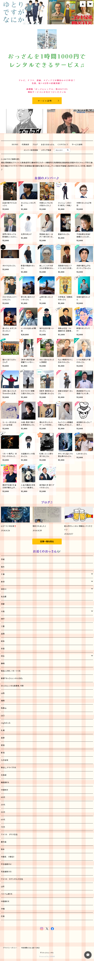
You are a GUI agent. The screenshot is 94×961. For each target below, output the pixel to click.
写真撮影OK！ (6, 872)
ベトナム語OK (6, 894)
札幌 (3, 730)
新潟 (3, 753)
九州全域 (4, 760)
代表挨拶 (25, 144)
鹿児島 (3, 842)
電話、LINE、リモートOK (11, 671)
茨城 (3, 559)
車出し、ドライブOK (8, 767)
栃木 (3, 567)
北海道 (3, 775)
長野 (3, 738)
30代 (3, 805)
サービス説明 (77, 144)
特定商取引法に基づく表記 (30, 948)
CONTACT (63, 144)
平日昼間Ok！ (6, 864)
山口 (3, 715)
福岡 (3, 701)
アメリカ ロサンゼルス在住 (12, 879)
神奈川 (3, 589)
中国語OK (5, 901)
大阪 (3, 611)
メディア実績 (46, 150)
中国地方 (4, 790)
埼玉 (3, 656)
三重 (3, 626)
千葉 (3, 574)
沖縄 (3, 909)
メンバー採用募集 (31, 150)
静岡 (3, 663)
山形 (3, 886)
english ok (6, 723)
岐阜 (3, 641)
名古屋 (3, 596)
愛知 (3, 745)
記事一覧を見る (47, 541)
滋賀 (3, 634)
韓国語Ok (5, 782)
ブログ (35, 144)
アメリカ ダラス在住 (9, 834)
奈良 (3, 649)
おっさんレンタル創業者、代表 (12, 686)
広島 (3, 916)
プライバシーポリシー (10, 948)
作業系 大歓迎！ (8, 857)
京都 (3, 604)
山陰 (3, 693)
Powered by (44, 956)
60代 (3, 820)
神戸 (3, 619)
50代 (3, 812)
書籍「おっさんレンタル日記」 (12, 678)
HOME (15, 144)
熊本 (3, 849)
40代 (3, 797)
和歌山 (3, 708)
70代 (3, 827)
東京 (3, 582)
